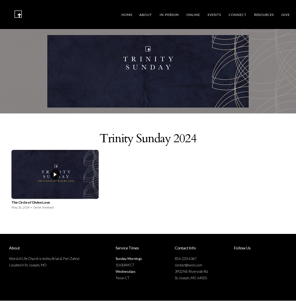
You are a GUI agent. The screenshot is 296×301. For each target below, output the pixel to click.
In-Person (170, 15)
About (146, 15)
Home (126, 15)
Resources (264, 15)
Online (193, 15)
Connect (238, 15)
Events (215, 15)
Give (286, 15)
